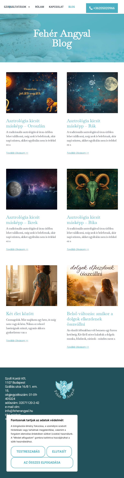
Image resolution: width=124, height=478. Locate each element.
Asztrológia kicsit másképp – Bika (83, 219)
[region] (42, 443)
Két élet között (20, 313)
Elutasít (59, 451)
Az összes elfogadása (42, 462)
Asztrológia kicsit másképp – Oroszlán (25, 123)
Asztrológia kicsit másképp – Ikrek (23, 219)
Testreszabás (28, 451)
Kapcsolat (56, 6)
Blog (71, 6)
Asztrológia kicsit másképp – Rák (83, 123)
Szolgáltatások (15, 6)
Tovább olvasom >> (17, 153)
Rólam (39, 6)
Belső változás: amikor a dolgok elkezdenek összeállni (90, 319)
